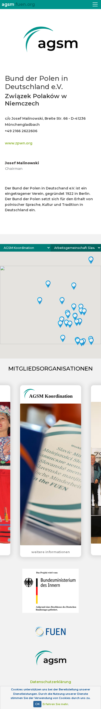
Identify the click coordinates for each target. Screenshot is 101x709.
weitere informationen (50, 552)
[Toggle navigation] (95, 4)
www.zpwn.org (18, 143)
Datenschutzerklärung (50, 682)
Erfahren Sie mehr (55, 704)
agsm (18, 4)
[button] (48, 284)
